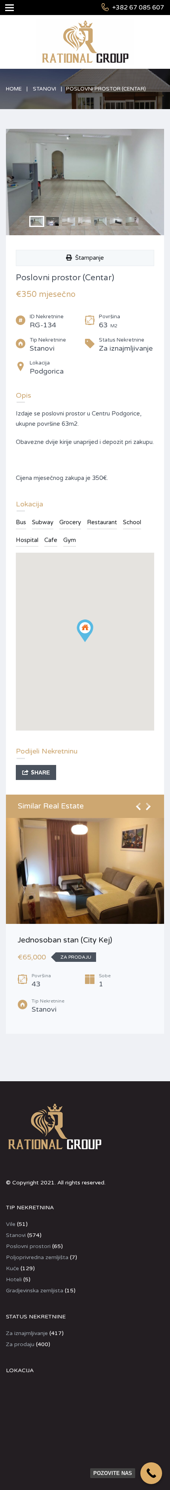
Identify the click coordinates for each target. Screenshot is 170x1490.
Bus (21, 522)
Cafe (50, 540)
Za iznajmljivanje (27, 1333)
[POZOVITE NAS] (151, 1473)
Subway (42, 522)
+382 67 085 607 (138, 7)
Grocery (70, 522)
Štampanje (88, 257)
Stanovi (44, 89)
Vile (10, 1224)
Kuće (12, 1268)
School (132, 522)
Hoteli (14, 1279)
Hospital (27, 540)
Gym (69, 540)
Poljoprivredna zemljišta (37, 1257)
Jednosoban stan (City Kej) (65, 940)
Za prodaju (20, 1344)
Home (14, 89)
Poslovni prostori (28, 1246)
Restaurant (102, 522)
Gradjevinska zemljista (34, 1290)
